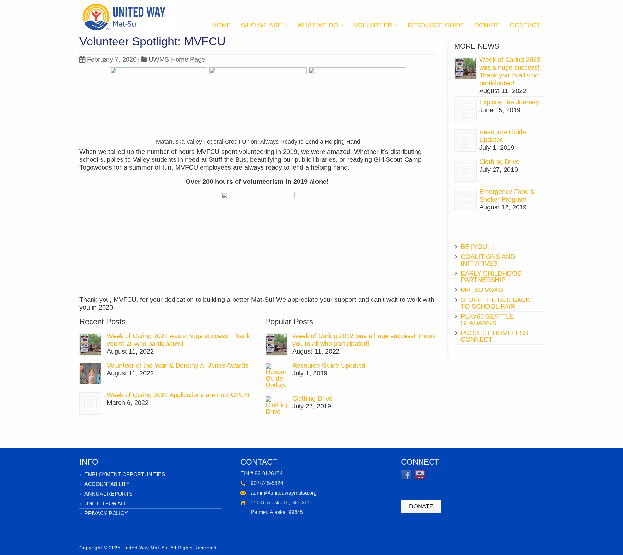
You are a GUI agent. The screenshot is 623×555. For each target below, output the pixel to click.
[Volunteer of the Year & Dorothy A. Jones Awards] (90, 374)
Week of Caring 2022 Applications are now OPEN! (179, 394)
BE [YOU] (475, 246)
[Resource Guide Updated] (276, 376)
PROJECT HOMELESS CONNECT (494, 336)
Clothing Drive (312, 398)
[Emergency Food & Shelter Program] (465, 200)
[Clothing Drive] (276, 407)
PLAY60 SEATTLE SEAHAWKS (487, 319)
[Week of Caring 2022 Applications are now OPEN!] (90, 403)
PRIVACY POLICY (106, 513)
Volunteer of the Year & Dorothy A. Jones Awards (177, 365)
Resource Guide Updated (328, 365)
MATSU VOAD (482, 289)
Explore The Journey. (510, 102)
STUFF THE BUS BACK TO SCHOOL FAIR (495, 303)
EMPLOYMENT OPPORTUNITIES (124, 474)
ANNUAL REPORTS (108, 494)
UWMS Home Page (177, 59)
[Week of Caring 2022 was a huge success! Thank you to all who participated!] (90, 344)
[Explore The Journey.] (465, 111)
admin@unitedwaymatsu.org (284, 493)
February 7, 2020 (112, 59)
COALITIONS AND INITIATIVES (488, 260)
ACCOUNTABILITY (107, 484)
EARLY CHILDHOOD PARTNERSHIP (491, 276)
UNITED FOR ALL (105, 503)
